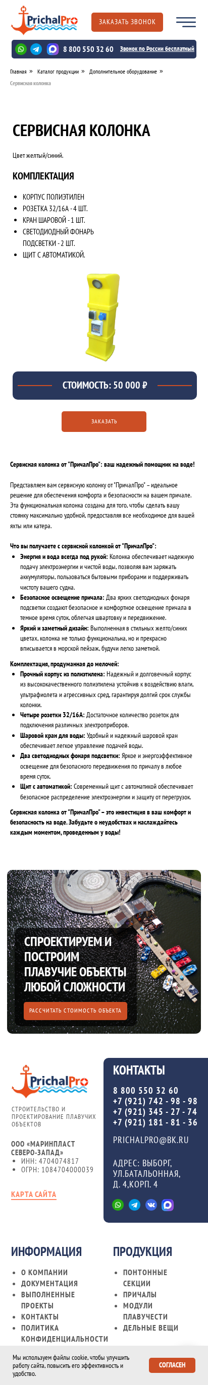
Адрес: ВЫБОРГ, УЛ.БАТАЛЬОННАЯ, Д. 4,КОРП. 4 (146, 1173)
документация (49, 1283)
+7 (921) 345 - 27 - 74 (155, 1111)
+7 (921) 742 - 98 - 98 (155, 1101)
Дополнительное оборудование (123, 71)
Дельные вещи (151, 1328)
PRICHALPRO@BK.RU (151, 1140)
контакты (40, 1316)
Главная (18, 71)
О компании (44, 1272)
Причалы (140, 1294)
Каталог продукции (58, 71)
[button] (127, 22)
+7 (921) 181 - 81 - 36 (155, 1122)
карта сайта (34, 1194)
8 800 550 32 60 (88, 49)
